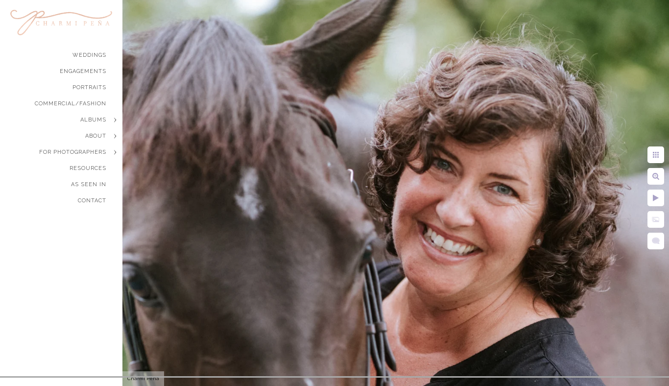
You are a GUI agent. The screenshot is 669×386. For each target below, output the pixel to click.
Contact (92, 200)
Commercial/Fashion (70, 103)
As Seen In (88, 184)
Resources (88, 168)
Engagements (83, 71)
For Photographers (72, 152)
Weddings (89, 55)
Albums (93, 120)
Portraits (89, 87)
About (95, 136)
